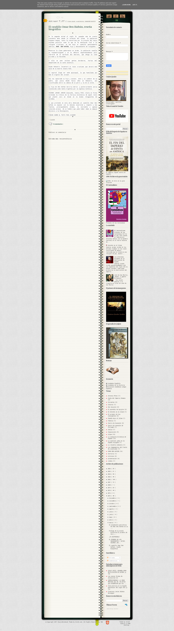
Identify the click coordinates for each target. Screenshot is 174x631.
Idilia (110, 429)
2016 (109, 493)
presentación (112, 458)
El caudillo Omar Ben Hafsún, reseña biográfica (116, 547)
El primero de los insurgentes (114, 415)
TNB (101, 622)
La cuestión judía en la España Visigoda (116, 441)
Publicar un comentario (57, 132)
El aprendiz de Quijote (116, 409)
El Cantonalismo (119, 230)
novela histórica (80, 21)
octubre (112, 503)
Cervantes (111, 402)
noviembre (113, 501)
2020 (109, 485)
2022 (109, 479)
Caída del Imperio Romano (116, 398)
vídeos (110, 461)
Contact (116, 20)
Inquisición (112, 432)
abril (111, 520)
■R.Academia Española (113, 383)
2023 (109, 477)
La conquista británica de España (117, 437)
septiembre (113, 506)
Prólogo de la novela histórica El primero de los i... (118, 532)
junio (111, 514)
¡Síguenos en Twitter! (109, 15)
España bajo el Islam (115, 418)
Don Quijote (112, 407)
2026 (109, 468)
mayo (111, 517)
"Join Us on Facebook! (115, 15)
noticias (111, 456)
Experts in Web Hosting (125, 624)
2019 (109, 487)
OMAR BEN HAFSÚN (90, 21)
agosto (111, 509)
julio (111, 511)
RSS (122, 15)
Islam (110, 434)
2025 (109, 471)
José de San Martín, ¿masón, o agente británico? (121, 276)
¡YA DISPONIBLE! (114, 537)
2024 (109, 474)
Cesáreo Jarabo (72, 21)
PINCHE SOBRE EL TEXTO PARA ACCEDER (62, 115)
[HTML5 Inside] (107, 622)
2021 (109, 482)
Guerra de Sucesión (114, 423)
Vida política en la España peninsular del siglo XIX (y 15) (117, 587)
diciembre (112, 498)
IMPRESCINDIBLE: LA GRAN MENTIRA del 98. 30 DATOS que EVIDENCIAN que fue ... (117, 581)
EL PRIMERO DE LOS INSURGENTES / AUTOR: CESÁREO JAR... (117, 541)
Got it (135, 4)
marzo (111, 522)
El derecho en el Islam (114, 245)
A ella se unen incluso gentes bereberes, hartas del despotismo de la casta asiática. (73, 62)
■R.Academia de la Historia (115, 385)
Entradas (111, 557)
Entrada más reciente (57, 139)
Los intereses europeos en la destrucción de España (119, 259)
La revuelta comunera (115, 445)
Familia (110, 420)
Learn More (126, 4)
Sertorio (111, 453)
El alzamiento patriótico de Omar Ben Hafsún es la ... (118, 526)
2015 (109, 496)
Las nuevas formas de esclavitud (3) (115, 577)
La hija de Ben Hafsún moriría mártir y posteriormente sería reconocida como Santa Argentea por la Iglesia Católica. (73, 88)
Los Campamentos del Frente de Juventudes (117, 448)
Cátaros (110, 404)
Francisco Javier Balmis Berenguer (116, 592)
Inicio (69, 139)
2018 (109, 490)
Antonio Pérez (113, 396)
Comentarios (112, 560)
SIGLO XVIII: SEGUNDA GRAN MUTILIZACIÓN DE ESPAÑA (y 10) (117, 572)
